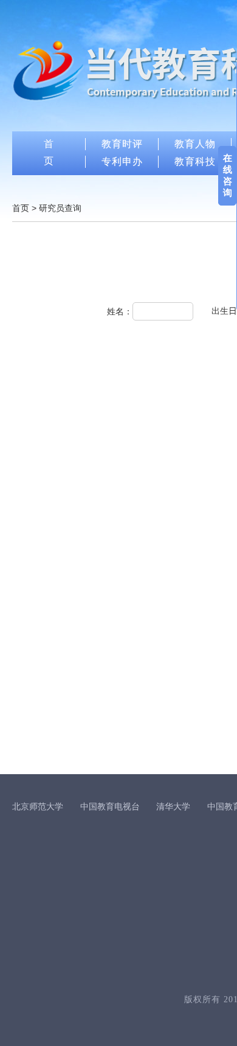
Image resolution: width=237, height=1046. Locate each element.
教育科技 (195, 161)
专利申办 (122, 161)
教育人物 (195, 144)
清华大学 (173, 806)
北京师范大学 (37, 806)
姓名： (119, 311)
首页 (20, 208)
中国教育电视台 (110, 806)
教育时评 (122, 144)
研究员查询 (60, 208)
